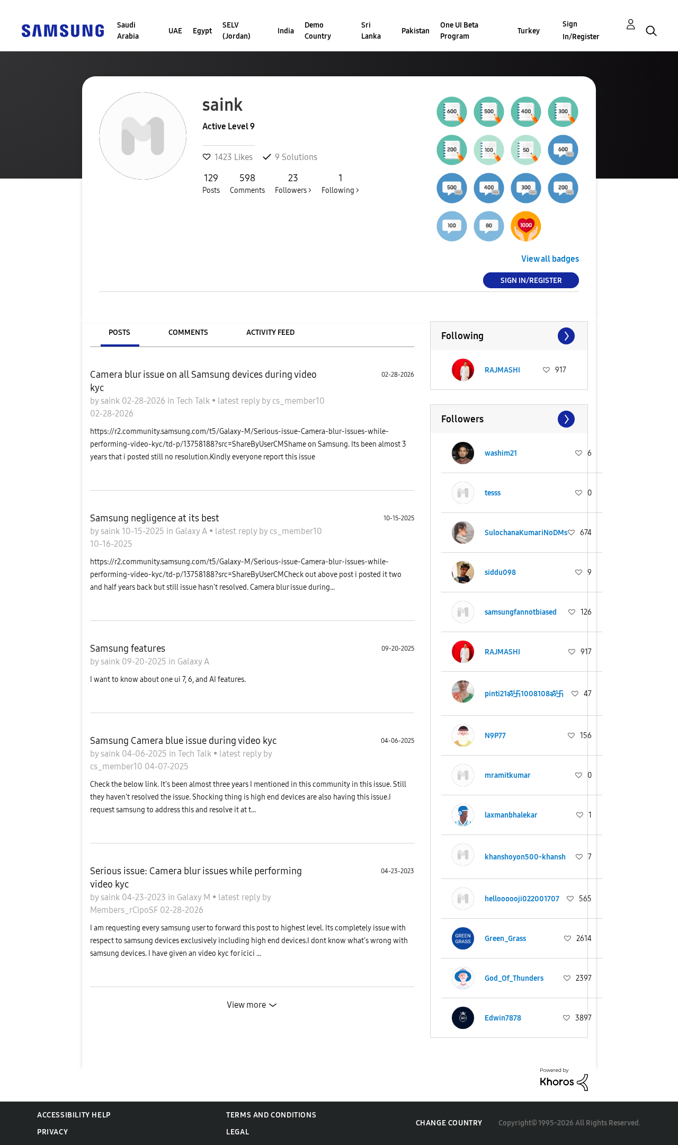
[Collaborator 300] (526, 188)
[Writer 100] (489, 150)
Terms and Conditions (271, 1115)
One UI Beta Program (459, 31)
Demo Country (318, 31)
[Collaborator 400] (489, 188)
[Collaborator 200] (563, 188)
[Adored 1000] (526, 226)
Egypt (202, 30)
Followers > (293, 183)
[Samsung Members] (62, 30)
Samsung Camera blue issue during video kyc (183, 741)
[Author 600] (452, 112)
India (286, 30)
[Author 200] (452, 150)
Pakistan (416, 30)
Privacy (52, 1132)
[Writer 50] (526, 150)
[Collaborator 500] (452, 188)
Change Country (449, 1123)
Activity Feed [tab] (270, 332)
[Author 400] (526, 112)
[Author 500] (489, 112)
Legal (237, 1132)
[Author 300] (563, 112)
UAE (175, 30)
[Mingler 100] (452, 226)
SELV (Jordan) (236, 31)
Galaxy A (192, 531)
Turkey (529, 30)
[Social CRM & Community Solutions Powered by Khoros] (564, 1079)
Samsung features (127, 648)
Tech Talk (194, 401)
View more (246, 1005)
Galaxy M (194, 897)
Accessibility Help (74, 1115)
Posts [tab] (119, 332)
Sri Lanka (371, 31)
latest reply (240, 401)
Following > (340, 183)
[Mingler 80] (489, 226)
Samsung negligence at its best (154, 518)
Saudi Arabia (128, 31)
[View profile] (463, 370)
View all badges (550, 259)
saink (111, 401)
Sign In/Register (581, 30)
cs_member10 (298, 401)
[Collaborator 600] (563, 150)
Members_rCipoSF (125, 910)
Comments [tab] (188, 332)
